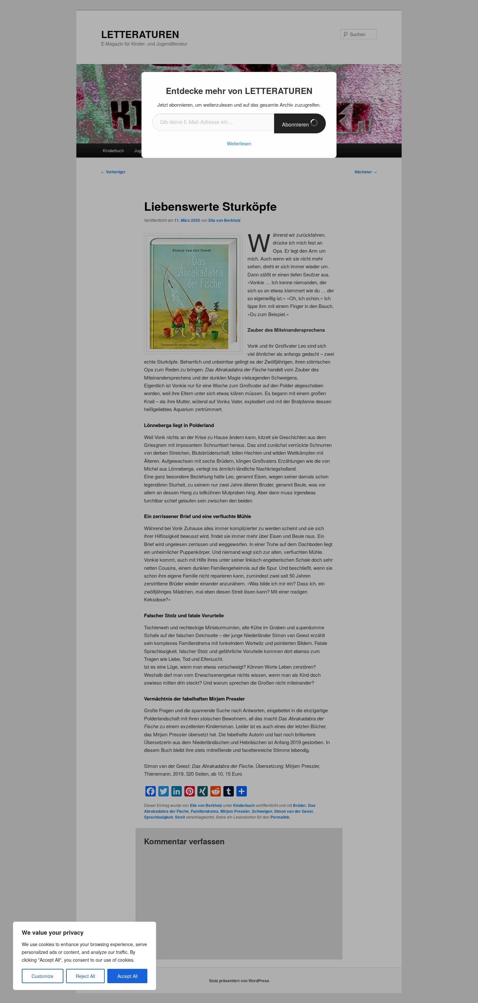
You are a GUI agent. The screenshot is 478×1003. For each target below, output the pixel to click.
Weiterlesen (239, 143)
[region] (84, 956)
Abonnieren (296, 124)
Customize (42, 976)
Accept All (127, 976)
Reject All (85, 976)
